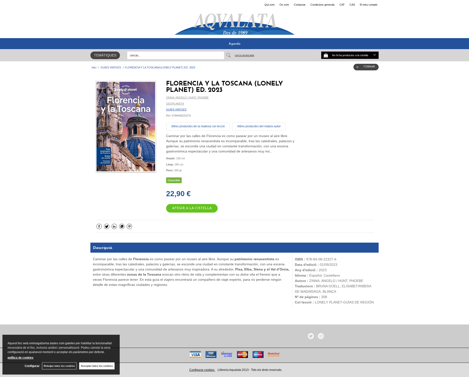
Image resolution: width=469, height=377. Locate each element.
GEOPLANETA (175, 103)
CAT (342, 4)
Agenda (234, 44)
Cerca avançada (244, 55)
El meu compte (368, 4)
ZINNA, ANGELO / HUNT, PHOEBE (187, 97)
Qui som (270, 4)
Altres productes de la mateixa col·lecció (198, 126)
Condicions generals (322, 4)
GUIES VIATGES (176, 109)
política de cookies (20, 357)
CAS (352, 4)
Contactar (300, 4)
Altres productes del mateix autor (259, 126)
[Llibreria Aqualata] (234, 22)
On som (284, 4)
